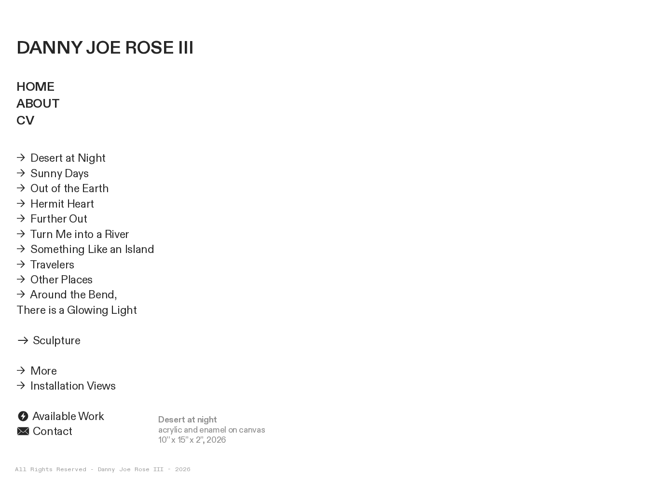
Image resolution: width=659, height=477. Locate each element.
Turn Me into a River (79, 234)
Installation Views (73, 386)
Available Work (67, 416)
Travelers (52, 264)
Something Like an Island (92, 249)
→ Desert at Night (61, 158)
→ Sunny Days (52, 173)
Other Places (61, 279)
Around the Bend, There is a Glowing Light (76, 302)
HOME (35, 87)
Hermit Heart (62, 203)
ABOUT (37, 104)
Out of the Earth (69, 188)
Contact (51, 431)
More (43, 371)
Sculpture (57, 340)
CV (25, 120)
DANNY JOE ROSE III (105, 48)
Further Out (57, 218)
